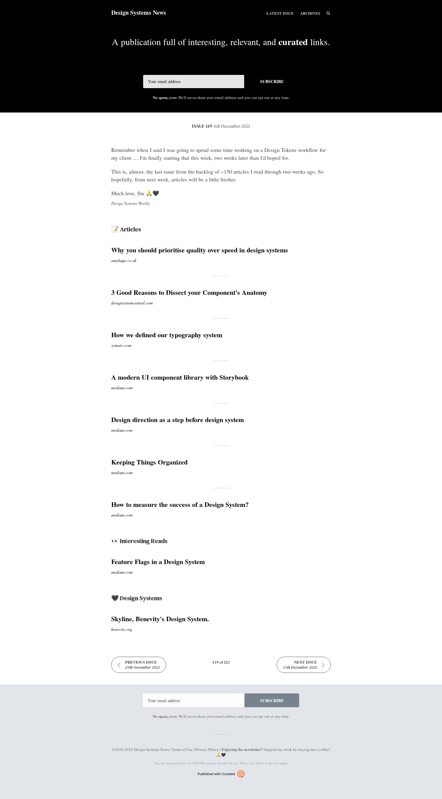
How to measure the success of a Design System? (180, 504)
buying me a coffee (313, 749)
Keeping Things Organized (149, 462)
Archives (310, 13)
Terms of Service (267, 763)
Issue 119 (221, 126)
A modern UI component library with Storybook (180, 377)
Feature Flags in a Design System (158, 561)
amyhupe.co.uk (124, 260)
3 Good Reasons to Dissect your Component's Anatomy (189, 292)
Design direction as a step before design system (177, 419)
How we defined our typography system (166, 335)
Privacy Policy (207, 749)
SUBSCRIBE (272, 81)
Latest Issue (280, 13)
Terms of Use (182, 749)
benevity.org (121, 629)
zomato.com (121, 345)
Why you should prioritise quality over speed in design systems (199, 250)
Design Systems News (138, 12)
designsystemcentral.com (132, 303)
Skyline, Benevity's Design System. (160, 619)
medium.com (122, 387)
